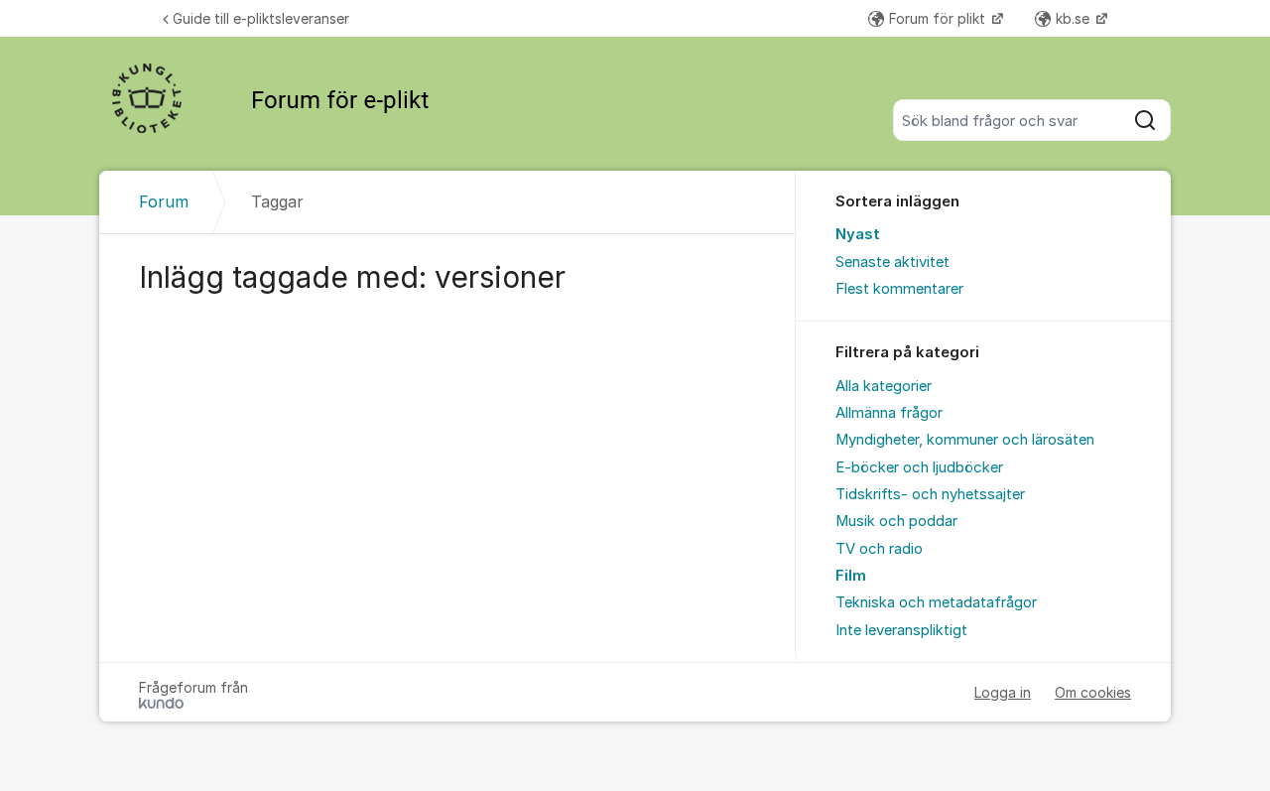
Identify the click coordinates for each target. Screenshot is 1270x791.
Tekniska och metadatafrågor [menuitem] (936, 602)
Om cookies (1093, 692)
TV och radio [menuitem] (879, 549)
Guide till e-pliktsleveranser (261, 18)
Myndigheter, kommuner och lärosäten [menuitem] (964, 440)
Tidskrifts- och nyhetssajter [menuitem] (930, 494)
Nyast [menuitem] (857, 234)
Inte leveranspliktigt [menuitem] (901, 630)
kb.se (1074, 18)
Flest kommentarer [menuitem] (899, 289)
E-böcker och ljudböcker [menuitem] (919, 467)
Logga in (1002, 692)
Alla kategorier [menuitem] (883, 386)
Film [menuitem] (850, 576)
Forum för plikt (939, 18)
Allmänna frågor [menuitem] (889, 413)
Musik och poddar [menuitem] (896, 521)
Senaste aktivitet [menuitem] (892, 262)
